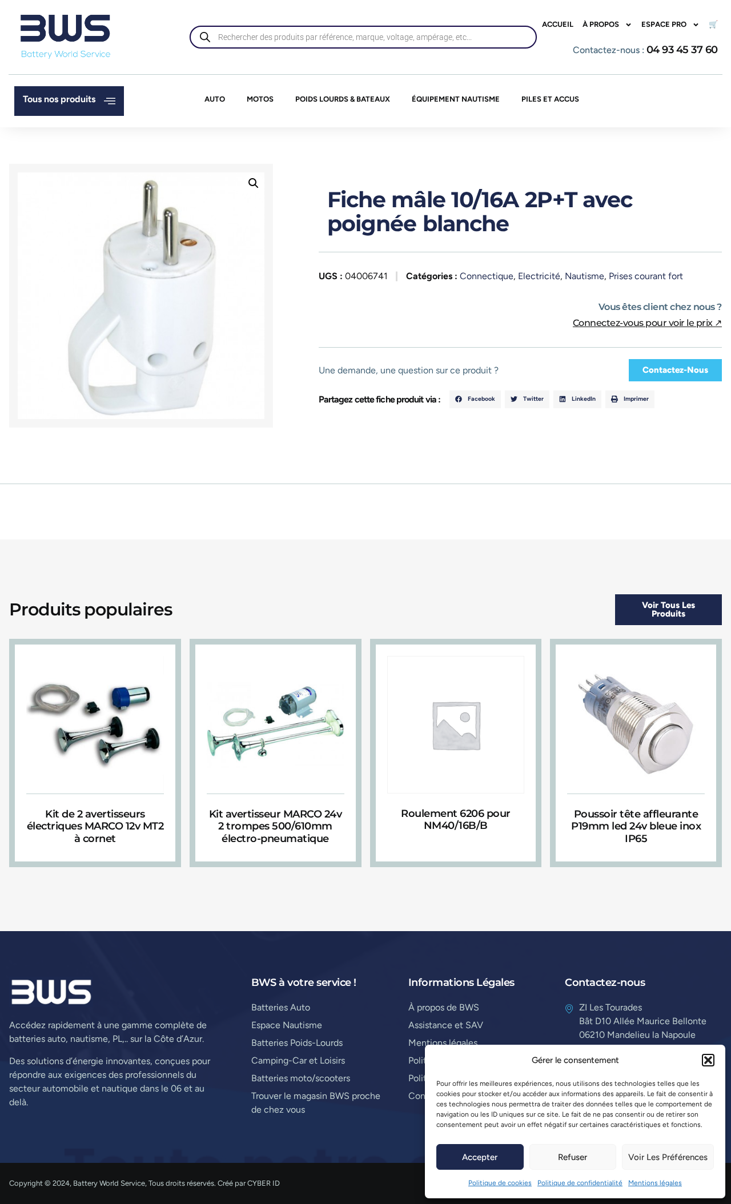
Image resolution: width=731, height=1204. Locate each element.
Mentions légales (655, 1183)
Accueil (557, 24)
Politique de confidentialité (579, 1183)
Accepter (479, 1157)
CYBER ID (263, 1183)
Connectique (486, 276)
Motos (260, 99)
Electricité (539, 276)
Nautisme (584, 276)
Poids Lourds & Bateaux (342, 99)
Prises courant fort (646, 276)
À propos (601, 24)
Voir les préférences (668, 1157)
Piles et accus (550, 99)
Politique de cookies (500, 1183)
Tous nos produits (59, 99)
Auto (214, 99)
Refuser (572, 1157)
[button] (708, 1060)
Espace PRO (663, 24)
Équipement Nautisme (456, 99)
